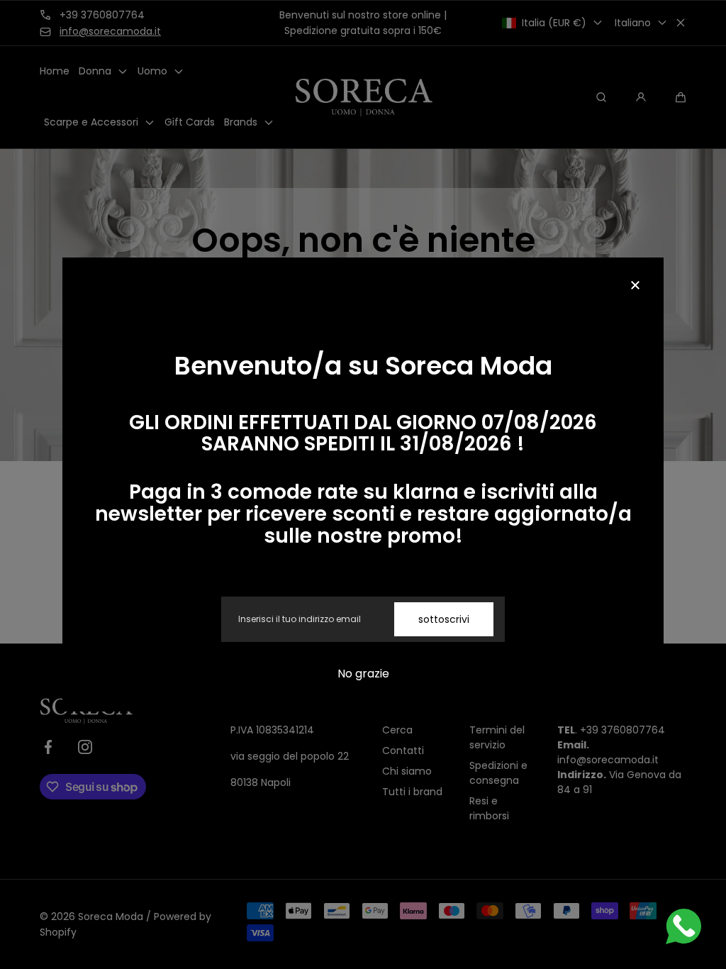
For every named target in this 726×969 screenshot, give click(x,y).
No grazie (363, 673)
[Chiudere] (635, 286)
